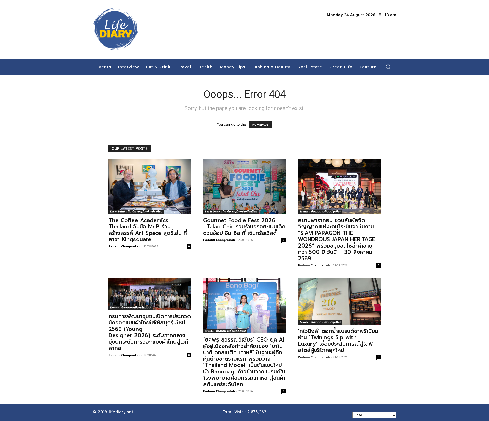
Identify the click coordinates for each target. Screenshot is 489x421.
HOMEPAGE (260, 124)
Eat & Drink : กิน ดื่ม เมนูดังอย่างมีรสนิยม (136, 211)
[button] (388, 67)
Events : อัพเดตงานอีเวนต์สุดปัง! (320, 211)
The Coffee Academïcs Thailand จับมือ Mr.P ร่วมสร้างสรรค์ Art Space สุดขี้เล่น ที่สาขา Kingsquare (147, 229)
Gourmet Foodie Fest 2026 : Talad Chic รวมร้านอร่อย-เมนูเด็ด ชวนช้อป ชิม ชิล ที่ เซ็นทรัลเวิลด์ (244, 226)
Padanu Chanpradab (124, 246)
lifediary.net (122, 412)
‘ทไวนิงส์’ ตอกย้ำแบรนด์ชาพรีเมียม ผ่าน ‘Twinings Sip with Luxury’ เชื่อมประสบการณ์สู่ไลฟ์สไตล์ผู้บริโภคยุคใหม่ (338, 340)
